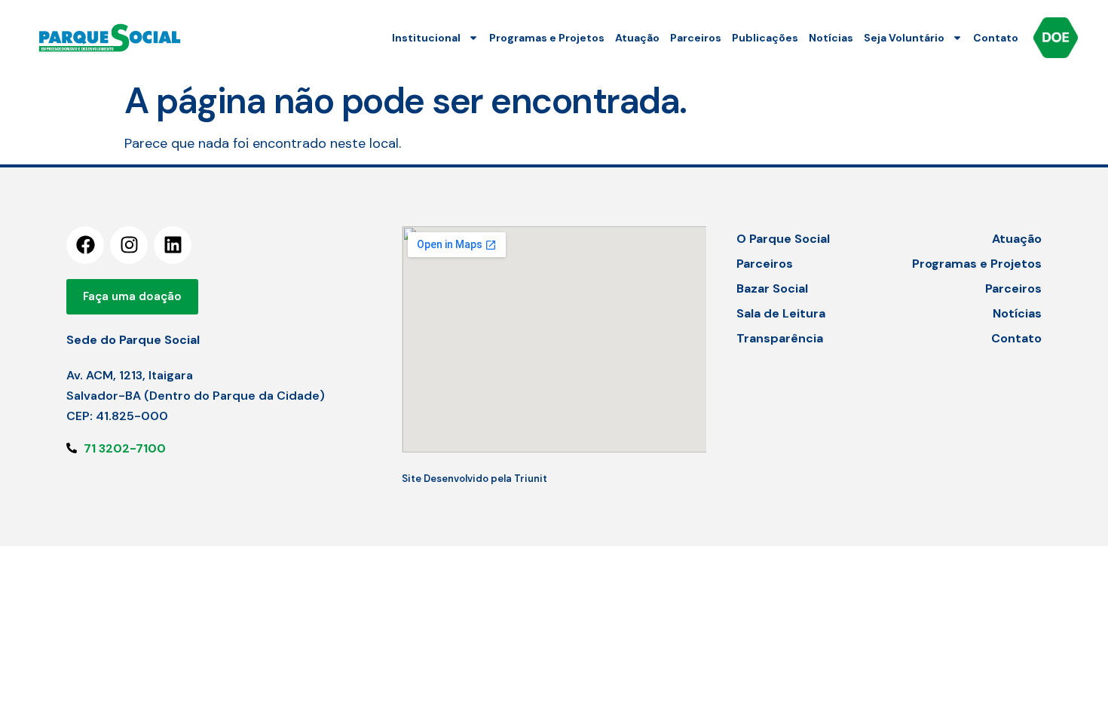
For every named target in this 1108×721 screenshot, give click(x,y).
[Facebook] (85, 245)
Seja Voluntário (904, 37)
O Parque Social (783, 239)
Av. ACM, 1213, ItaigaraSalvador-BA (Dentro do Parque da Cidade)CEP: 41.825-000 (195, 395)
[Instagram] (129, 245)
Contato (995, 37)
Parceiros (695, 37)
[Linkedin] (172, 245)
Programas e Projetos (547, 37)
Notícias (831, 37)
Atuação (637, 37)
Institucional (426, 37)
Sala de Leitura (780, 313)
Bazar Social (772, 288)
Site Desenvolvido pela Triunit (474, 478)
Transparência (779, 338)
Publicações (765, 37)
